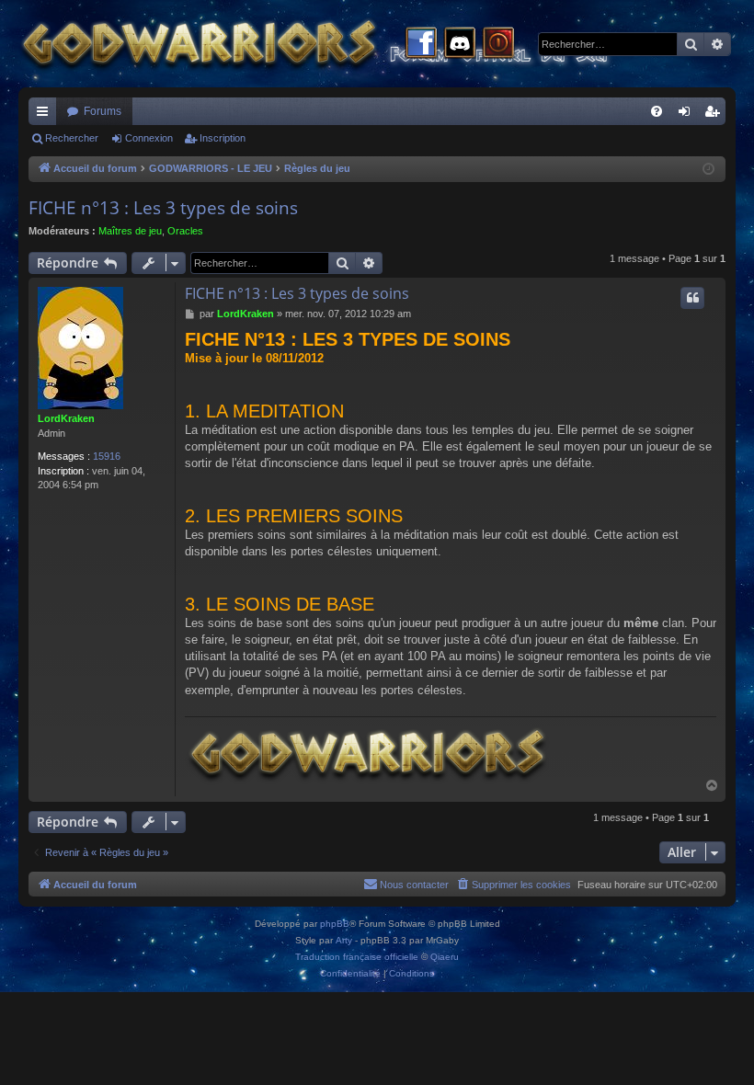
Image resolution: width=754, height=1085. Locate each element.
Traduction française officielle (356, 957)
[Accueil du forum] (349, 43)
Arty (344, 940)
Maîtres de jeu (130, 230)
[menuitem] (656, 111)
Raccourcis (46, 115)
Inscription (223, 137)
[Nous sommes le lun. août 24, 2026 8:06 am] (708, 169)
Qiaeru (444, 957)
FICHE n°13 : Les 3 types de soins (163, 208)
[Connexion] (498, 44)
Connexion (149, 137)
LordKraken (66, 418)
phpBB (334, 924)
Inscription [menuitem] (715, 115)
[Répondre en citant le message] (692, 298)
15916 (106, 456)
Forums (102, 111)
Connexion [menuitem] (688, 115)
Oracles (185, 230)
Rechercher (71, 137)
